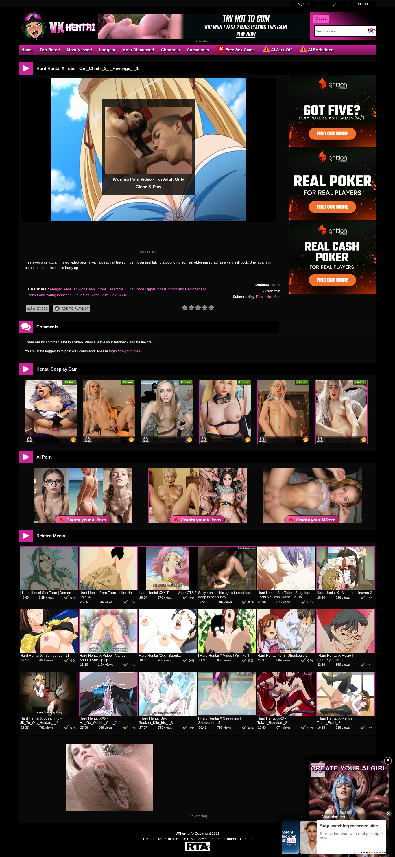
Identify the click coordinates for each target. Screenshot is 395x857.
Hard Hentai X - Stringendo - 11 (44, 656)
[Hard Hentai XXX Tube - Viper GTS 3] (168, 589)
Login (332, 4)
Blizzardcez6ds (268, 297)
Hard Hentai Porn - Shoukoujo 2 (282, 656)
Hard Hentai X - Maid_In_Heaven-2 (344, 593)
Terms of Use (168, 839)
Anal (67, 289)
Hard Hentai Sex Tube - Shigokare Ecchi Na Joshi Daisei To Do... (284, 595)
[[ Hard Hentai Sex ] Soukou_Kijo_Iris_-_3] (168, 714)
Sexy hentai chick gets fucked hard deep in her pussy (225, 595)
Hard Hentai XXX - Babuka (160, 656)
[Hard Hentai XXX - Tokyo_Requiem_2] (286, 714)
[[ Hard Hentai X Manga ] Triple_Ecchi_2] (345, 714)
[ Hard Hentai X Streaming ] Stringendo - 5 (219, 720)
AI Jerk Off (281, 49)
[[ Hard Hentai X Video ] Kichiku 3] (227, 652)
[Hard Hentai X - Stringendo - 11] (49, 652)
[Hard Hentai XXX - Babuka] (168, 652)
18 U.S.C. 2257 (194, 839)
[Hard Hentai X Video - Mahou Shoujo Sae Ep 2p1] (108, 652)
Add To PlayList (75, 308)
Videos (320, 18)
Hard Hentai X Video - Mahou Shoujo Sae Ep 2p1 (103, 658)
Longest (107, 49)
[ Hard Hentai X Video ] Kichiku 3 (223, 656)
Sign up (304, 4)
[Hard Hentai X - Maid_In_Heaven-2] (345, 589)
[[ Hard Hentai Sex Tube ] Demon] (49, 589)
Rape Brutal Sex (104, 295)
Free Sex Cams (240, 49)
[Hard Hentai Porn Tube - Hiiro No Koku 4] (108, 589)
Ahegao (56, 289)
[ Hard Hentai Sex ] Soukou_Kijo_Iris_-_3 (156, 720)
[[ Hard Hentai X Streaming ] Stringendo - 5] (227, 714)
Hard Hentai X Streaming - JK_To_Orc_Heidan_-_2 (41, 720)
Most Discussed (138, 49)
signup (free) (132, 351)
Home (27, 49)
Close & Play (148, 186)
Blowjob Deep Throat (89, 289)
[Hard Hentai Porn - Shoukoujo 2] (286, 652)
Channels (170, 49)
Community (198, 49)
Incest (161, 289)
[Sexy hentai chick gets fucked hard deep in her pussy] (227, 589)
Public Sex (80, 295)
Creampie (115, 289)
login (113, 351)
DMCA (148, 839)
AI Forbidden (321, 49)
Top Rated (50, 49)
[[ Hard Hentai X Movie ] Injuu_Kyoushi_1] (345, 652)
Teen (122, 295)
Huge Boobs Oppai (140, 289)
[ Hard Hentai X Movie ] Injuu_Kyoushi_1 (335, 658)
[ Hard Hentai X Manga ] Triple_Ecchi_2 (335, 720)
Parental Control (223, 839)
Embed (42, 308)
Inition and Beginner (183, 289)
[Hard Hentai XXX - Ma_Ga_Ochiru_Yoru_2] (108, 714)
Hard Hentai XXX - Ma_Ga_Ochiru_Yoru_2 (98, 720)
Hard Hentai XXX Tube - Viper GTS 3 (168, 593)
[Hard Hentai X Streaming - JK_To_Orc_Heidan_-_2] (49, 714)
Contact (246, 839)
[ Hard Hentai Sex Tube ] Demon (45, 593)
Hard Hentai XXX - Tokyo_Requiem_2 (272, 720)
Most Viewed (79, 49)
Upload (362, 4)
